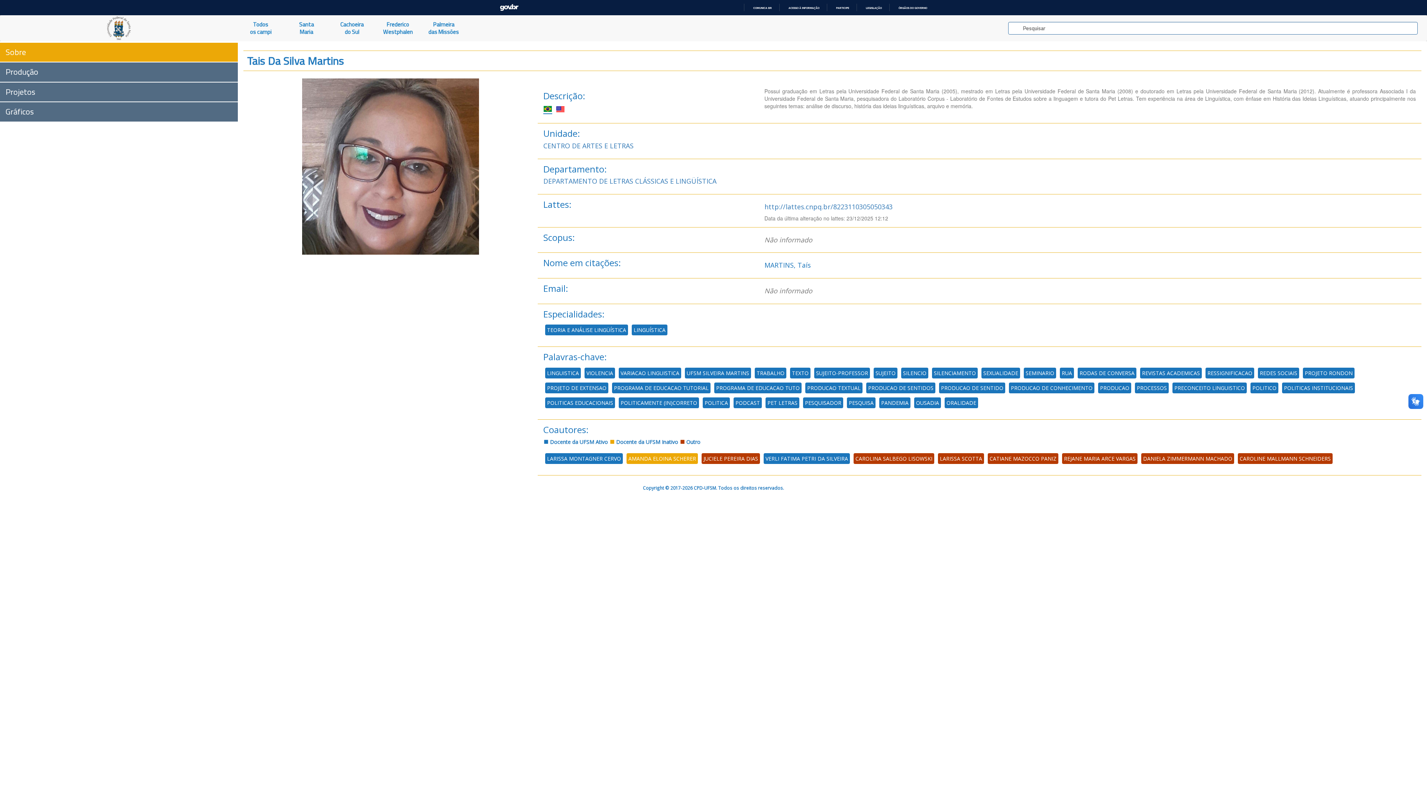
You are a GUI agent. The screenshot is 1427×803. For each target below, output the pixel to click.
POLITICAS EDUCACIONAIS (580, 402)
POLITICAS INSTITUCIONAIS (1318, 387)
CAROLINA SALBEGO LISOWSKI (893, 458)
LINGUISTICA (563, 373)
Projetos (20, 92)
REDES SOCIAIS (1278, 373)
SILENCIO (914, 373)
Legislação (874, 8)
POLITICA (716, 402)
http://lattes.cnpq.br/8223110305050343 (828, 206)
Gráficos (20, 111)
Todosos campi (261, 28)
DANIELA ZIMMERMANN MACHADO (1187, 458)
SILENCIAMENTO (955, 373)
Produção (22, 71)
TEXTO (800, 373)
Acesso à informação (804, 8)
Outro (692, 441)
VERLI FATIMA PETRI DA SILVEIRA (807, 458)
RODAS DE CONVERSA (1107, 373)
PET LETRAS (782, 402)
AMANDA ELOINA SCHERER (662, 458)
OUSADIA (927, 402)
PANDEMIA (895, 402)
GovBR (509, 7)
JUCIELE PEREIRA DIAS (730, 458)
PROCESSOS (1152, 387)
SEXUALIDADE (1000, 373)
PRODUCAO (1114, 387)
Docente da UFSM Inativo (646, 441)
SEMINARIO (1040, 373)
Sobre (16, 52)
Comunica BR (762, 8)
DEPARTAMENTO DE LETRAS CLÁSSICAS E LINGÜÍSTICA (629, 181)
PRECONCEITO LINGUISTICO (1209, 387)
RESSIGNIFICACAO (1229, 373)
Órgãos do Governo (913, 8)
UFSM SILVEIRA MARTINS (718, 373)
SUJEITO (886, 373)
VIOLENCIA (599, 373)
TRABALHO (770, 373)
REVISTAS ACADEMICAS (1171, 373)
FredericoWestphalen (398, 28)
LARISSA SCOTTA (961, 458)
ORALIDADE (961, 402)
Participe (842, 8)
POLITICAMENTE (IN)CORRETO (659, 402)
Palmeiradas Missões (443, 28)
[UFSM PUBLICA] (119, 28)
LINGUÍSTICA (650, 329)
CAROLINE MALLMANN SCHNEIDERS (1285, 458)
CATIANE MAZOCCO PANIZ (1023, 458)
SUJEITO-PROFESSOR (842, 373)
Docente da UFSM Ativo (578, 441)
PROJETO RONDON (1329, 373)
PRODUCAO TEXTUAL (834, 387)
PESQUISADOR (823, 402)
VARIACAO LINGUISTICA (650, 373)
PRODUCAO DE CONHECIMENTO (1052, 387)
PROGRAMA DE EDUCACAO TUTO (758, 387)
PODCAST (747, 402)
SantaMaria (306, 28)
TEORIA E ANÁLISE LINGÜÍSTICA (586, 329)
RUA (1067, 373)
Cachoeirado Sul (352, 28)
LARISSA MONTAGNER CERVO (584, 458)
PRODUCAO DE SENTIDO (972, 387)
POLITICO (1264, 387)
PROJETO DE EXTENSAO (576, 387)
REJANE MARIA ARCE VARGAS (1100, 458)
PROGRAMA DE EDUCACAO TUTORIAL (661, 387)
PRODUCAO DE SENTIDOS (900, 387)
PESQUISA (861, 402)
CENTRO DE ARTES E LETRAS (588, 145)
